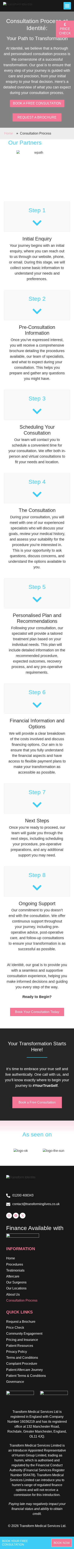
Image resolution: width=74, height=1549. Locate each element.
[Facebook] (16, 1215)
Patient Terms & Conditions (26, 1375)
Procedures (14, 1264)
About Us (13, 1294)
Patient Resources (19, 1345)
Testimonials (15, 1270)
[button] (67, 5)
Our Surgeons (16, 1282)
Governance (15, 1381)
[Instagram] (9, 1215)
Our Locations (16, 1288)
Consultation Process (21, 1300)
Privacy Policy (16, 1351)
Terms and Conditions (22, 1357)
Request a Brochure (20, 1321)
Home (10, 1258)
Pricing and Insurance (22, 1339)
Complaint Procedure (21, 1363)
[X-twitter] (22, 1215)
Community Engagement (24, 1333)
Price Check (15, 1327)
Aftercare (12, 1276)
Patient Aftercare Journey (24, 1369)
